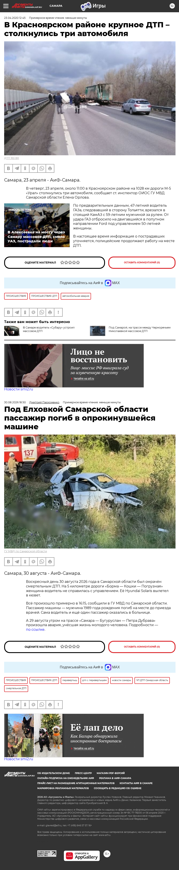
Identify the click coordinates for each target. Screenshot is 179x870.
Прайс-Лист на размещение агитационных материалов (76, 783)
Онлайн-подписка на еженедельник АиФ (65, 778)
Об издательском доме (53, 773)
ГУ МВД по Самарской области (25, 551)
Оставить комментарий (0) (142, 262)
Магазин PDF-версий (111, 773)
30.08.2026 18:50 (15, 402)
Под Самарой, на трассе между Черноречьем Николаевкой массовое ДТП (139, 329)
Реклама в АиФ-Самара (115, 778)
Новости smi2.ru (18, 389)
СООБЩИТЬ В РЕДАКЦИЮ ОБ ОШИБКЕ (117, 788)
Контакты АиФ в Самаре (136, 783)
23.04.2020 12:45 (15, 17)
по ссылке (35, 629)
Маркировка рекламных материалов (63, 788)
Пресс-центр (83, 773)
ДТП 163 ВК (11, 158)
